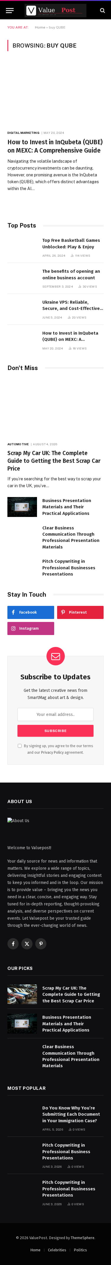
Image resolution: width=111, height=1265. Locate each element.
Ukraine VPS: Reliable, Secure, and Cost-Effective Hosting (71, 309)
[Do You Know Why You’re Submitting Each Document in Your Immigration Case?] (22, 1114)
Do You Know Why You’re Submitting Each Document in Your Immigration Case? (71, 1114)
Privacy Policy (52, 752)
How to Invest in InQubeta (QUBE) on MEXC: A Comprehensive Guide (70, 339)
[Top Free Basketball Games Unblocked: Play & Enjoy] (22, 247)
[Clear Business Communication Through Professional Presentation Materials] (22, 534)
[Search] (102, 10)
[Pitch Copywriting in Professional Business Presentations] (22, 1151)
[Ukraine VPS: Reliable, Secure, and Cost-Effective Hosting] (22, 309)
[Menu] (10, 10)
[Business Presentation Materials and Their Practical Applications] (22, 507)
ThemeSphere (82, 1238)
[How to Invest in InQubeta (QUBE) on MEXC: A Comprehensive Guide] (55, 93)
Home (40, 27)
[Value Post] (55, 10)
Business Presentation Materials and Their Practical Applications (66, 507)
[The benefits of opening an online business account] (22, 278)
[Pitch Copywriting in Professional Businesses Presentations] (22, 568)
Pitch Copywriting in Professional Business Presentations (66, 1151)
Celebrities (57, 1250)
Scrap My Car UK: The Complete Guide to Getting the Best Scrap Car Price (53, 461)
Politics (80, 1250)
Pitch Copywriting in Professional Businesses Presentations (68, 568)
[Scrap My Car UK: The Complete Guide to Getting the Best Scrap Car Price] (55, 408)
